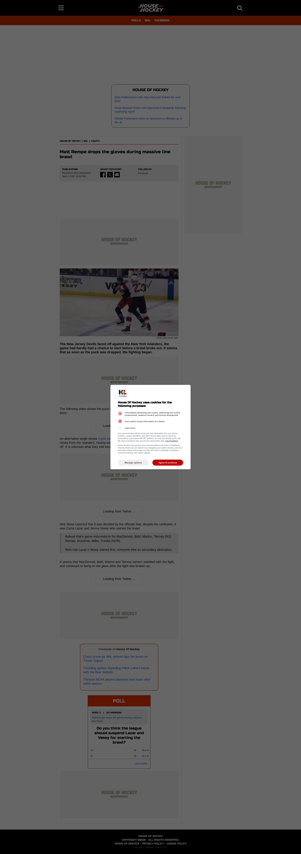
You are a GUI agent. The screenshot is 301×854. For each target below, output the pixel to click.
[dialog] (150, 427)
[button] (150, 428)
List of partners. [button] (171, 441)
